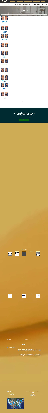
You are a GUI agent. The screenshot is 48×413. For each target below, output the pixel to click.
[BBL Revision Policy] (4, 77)
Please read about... (4, 32)
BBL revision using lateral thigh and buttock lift (4, 22)
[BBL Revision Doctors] (4, 69)
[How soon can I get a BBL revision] (4, 27)
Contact (45, 4)
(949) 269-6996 (4, 1)
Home (15, 4)
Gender (38, 4)
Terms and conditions (11, 393)
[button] (18, 4)
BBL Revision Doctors (4, 72)
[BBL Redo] (4, 45)
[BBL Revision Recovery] (4, 85)
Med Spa (42, 4)
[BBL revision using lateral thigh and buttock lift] (4, 18)
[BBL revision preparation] (4, 94)
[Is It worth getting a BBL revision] (4, 36)
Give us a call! (4, 0)
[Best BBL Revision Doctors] (4, 61)
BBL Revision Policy (4, 80)
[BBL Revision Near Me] (4, 52)
